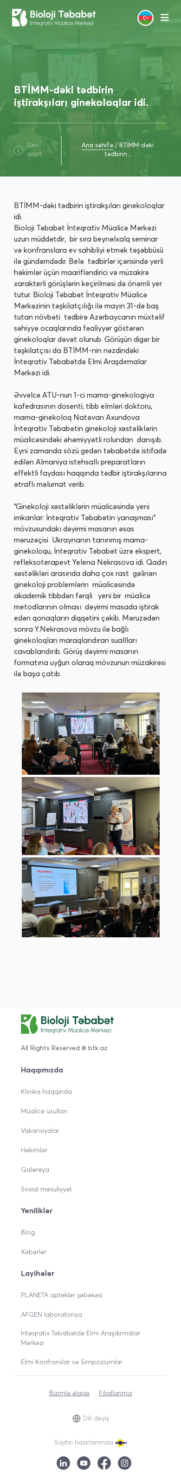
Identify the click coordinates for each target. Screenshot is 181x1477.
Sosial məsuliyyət (46, 1189)
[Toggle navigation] (165, 17)
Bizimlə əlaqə (69, 1393)
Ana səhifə (97, 145)
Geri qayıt (34, 149)
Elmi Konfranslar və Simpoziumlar (72, 1362)
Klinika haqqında (46, 1091)
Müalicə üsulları (44, 1111)
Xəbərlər (33, 1251)
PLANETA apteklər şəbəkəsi (62, 1295)
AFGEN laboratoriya (51, 1314)
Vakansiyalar (40, 1130)
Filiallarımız (115, 1393)
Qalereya (35, 1169)
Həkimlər (34, 1150)
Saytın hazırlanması (84, 1442)
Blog (28, 1232)
